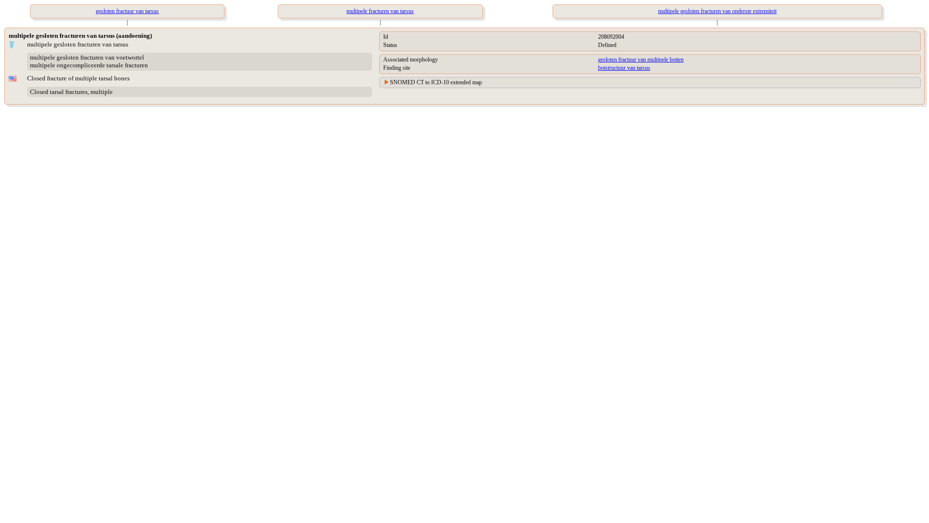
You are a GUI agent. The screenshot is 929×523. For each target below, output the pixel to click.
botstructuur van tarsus (624, 67)
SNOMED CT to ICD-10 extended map (436, 82)
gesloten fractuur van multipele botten (641, 59)
